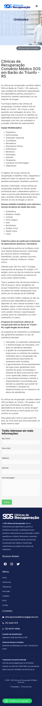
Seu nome (6, 438)
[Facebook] (5, 564)
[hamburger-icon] (36, 6)
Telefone (5, 458)
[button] (17, 701)
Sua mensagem (8, 478)
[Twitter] (18, 564)
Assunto (5, 468)
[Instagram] (12, 564)
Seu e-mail (6, 448)
